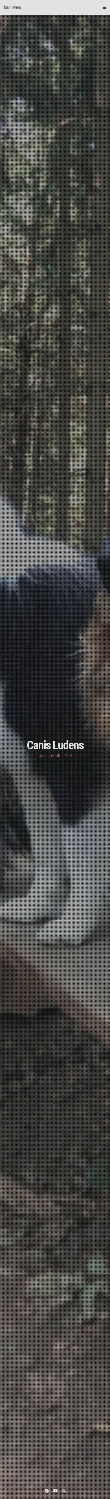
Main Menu (12, 7)
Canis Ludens (55, 745)
